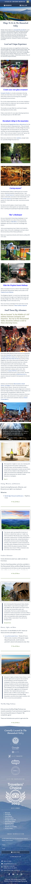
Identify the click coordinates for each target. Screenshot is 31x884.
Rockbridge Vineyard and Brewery (14, 496)
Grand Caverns (10, 195)
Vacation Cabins (9, 818)
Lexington (7, 385)
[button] (28, 1)
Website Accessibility (11, 826)
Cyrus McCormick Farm (11, 636)
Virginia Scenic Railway (7, 292)
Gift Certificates (9, 825)
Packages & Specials (10, 819)
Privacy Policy (9, 828)
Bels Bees (14, 221)
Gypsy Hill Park (12, 370)
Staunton (8, 355)
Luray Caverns (7, 198)
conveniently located (19, 29)
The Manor (8, 814)
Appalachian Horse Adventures (17, 124)
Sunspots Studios (5, 93)
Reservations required (20, 305)
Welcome (7, 812)
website (19, 138)
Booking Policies (9, 823)
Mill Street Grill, (21, 374)
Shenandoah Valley (10, 821)
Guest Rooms (8, 816)
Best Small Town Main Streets (11, 358)
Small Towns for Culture (9, 357)
